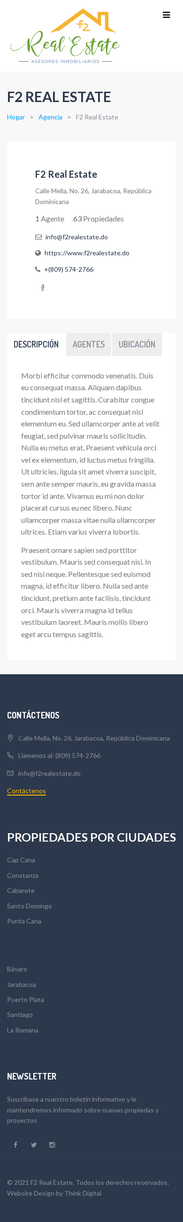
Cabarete (21, 890)
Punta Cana (24, 921)
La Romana (22, 1030)
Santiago (20, 1014)
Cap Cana (21, 860)
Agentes (89, 344)
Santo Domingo (29, 906)
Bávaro (17, 969)
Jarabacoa (21, 984)
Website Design (30, 1193)
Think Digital (82, 1193)
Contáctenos (26, 791)
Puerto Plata (25, 999)
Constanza (22, 875)
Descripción (36, 344)
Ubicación (137, 344)
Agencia (50, 117)
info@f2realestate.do (49, 773)
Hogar (16, 117)
